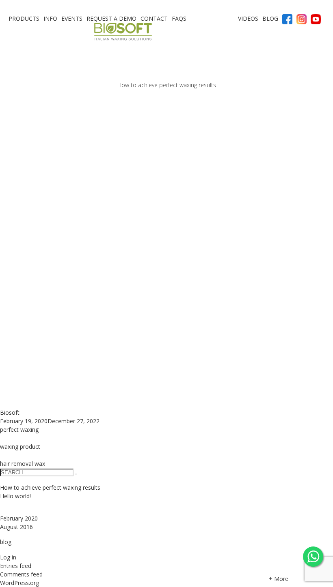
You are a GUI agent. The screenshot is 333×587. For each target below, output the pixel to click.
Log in (8, 557)
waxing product (20, 446)
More (278, 578)
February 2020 (19, 518)
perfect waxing (19, 429)
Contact (154, 18)
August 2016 (16, 527)
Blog (270, 18)
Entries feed (15, 566)
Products (24, 18)
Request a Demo (111, 18)
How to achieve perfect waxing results (166, 85)
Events (71, 18)
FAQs (179, 18)
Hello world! (15, 496)
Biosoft (9, 412)
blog (5, 542)
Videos (248, 18)
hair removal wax (22, 463)
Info (50, 18)
